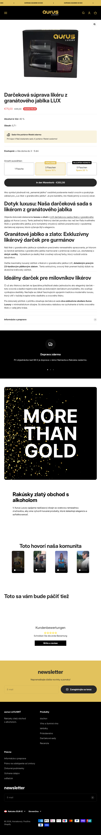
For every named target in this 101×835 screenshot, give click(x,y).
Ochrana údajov (12, 773)
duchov (43, 718)
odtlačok (8, 778)
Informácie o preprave (15, 758)
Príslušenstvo (46, 733)
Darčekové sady (48, 738)
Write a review (50, 643)
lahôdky (44, 728)
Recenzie (44, 743)
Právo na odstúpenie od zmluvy (19, 763)
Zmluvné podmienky (14, 768)
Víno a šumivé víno (49, 723)
